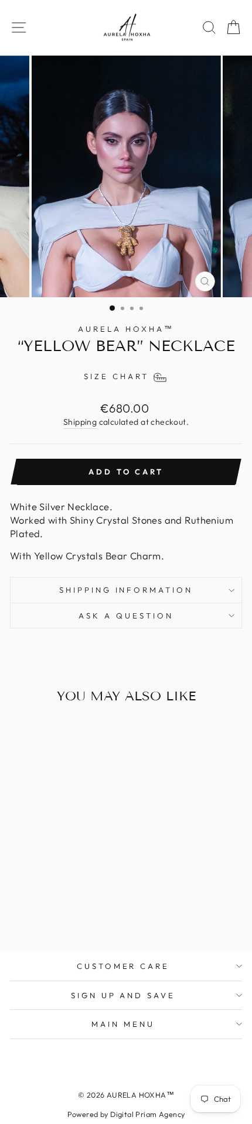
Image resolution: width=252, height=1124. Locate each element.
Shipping (80, 422)
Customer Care (123, 966)
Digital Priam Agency (147, 1114)
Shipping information (126, 589)
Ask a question (126, 615)
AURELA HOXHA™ (126, 329)
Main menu (123, 1024)
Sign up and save (123, 995)
